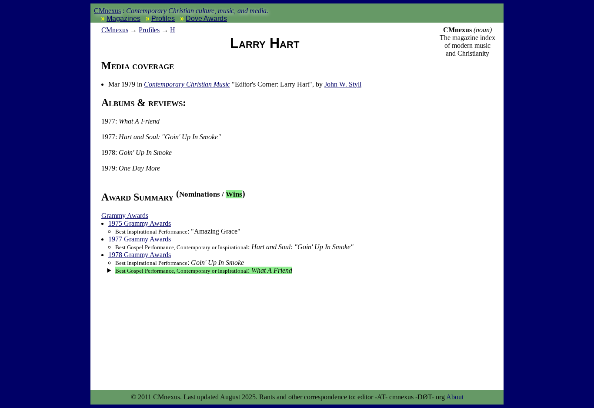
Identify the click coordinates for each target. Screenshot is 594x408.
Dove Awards (206, 18)
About (455, 397)
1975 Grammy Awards (139, 223)
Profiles (163, 18)
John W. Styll (342, 84)
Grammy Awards (124, 215)
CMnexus (107, 10)
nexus (114, 29)
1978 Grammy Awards (139, 254)
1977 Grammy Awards (139, 239)
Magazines (123, 18)
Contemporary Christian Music (187, 84)
